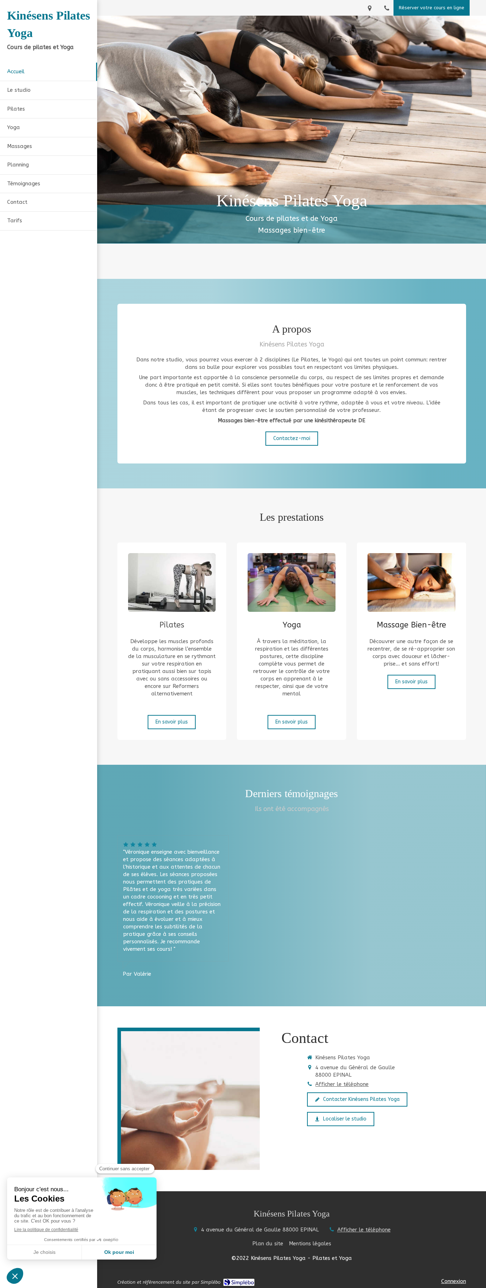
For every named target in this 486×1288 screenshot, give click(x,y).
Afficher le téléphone (342, 1084)
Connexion (453, 1281)
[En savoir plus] (172, 582)
